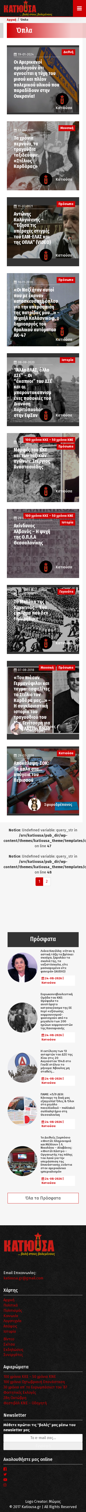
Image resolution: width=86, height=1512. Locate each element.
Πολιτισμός (12, 1310)
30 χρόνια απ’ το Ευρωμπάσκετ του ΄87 (35, 1387)
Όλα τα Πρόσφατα (43, 1198)
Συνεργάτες (13, 1355)
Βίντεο (8, 1339)
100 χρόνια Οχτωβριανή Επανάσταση (34, 1382)
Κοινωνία (10, 1316)
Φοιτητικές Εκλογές (19, 1392)
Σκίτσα (9, 1344)
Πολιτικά (10, 1305)
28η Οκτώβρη (14, 1398)
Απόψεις (10, 1326)
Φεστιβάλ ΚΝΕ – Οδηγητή (25, 1403)
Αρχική (8, 1300)
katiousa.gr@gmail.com (23, 1278)
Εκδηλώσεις (13, 1349)
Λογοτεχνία (12, 1321)
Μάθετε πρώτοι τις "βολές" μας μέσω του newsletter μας (39, 1427)
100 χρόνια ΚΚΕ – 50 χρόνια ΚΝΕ (29, 1376)
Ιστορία (9, 1331)
